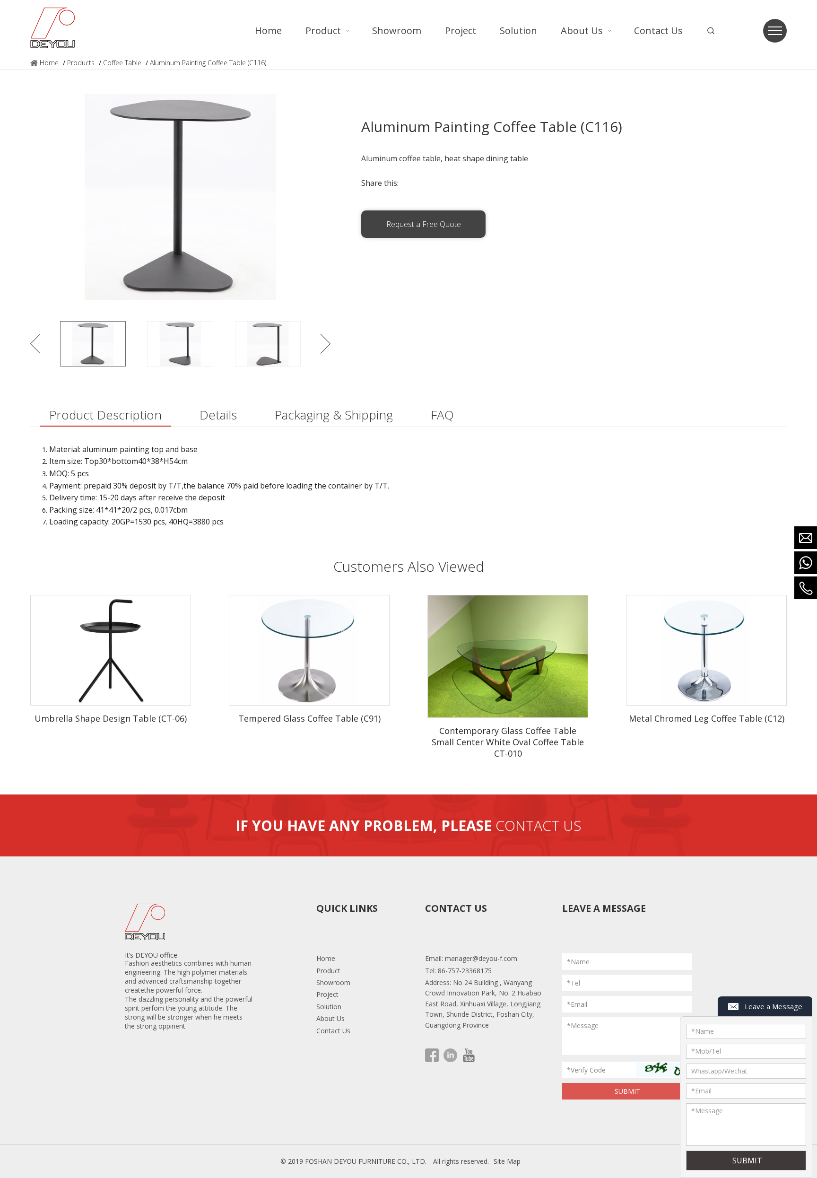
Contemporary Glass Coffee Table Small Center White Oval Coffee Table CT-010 (508, 742)
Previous (35, 344)
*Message (583, 1025)
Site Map (507, 1161)
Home (49, 62)
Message (707, 1110)
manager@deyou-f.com (481, 958)
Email (701, 1090)
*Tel (573, 982)
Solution (328, 1006)
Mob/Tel (706, 1051)
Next (325, 344)
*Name (578, 961)
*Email (577, 1004)
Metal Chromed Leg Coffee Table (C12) (706, 718)
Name (702, 1031)
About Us (330, 1018)
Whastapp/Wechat (719, 1070)
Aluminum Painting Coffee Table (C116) (208, 62)
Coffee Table (122, 62)
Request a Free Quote (423, 224)
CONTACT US (538, 825)
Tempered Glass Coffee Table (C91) (309, 718)
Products (81, 62)
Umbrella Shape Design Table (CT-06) (111, 718)
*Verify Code (586, 1069)
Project (327, 994)
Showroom (333, 982)
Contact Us (333, 1030)
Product (328, 970)
